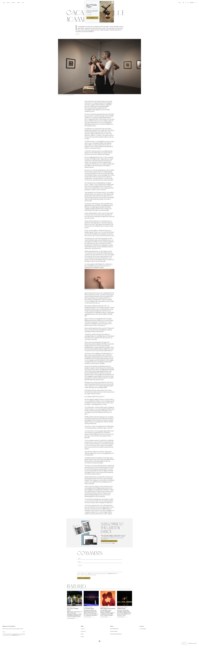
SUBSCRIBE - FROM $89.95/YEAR (109, 541)
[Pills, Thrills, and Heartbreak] (107, 598)
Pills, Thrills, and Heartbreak (107, 608)
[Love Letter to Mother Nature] (74, 598)
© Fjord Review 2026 (192, 643)
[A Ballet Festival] (124, 598)
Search (82, 636)
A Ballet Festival (121, 608)
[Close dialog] (112, 2)
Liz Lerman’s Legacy (89, 608)
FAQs (82, 634)
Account (82, 628)
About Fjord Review (114, 628)
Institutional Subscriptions (116, 634)
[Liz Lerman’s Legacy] (91, 598)
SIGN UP (92, 17)
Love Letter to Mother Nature (72, 609)
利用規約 (110, 573)
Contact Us (83, 631)
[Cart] (188, 2)
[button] (179, 2)
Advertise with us (113, 631)
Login (113, 543)
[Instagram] (99, 641)
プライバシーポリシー (102, 573)
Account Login (142, 628)
